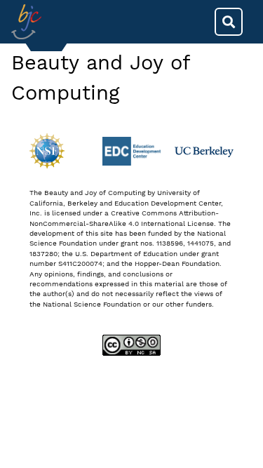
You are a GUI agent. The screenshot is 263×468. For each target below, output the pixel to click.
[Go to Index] (26, 21)
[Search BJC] (229, 22)
